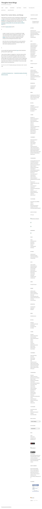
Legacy (31, 500)
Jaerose (31, 123)
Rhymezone (32, 181)
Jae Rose (32, 497)
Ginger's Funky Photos (34, 72)
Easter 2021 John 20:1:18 (34, 472)
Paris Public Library (33, 173)
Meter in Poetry (33, 166)
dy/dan (31, 204)
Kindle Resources (11, 10)
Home (2, 7)
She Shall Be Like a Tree (34, 75)
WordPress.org (32, 439)
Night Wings (19, 7)
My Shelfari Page (33, 109)
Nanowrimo (12, 7)
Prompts (24, 7)
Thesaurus (32, 187)
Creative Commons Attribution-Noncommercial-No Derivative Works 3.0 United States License (35, 459)
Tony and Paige (33, 79)
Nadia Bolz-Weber (33, 46)
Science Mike (32, 52)
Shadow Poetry (33, 183)
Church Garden (35, 468)
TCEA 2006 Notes (31, 7)
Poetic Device (32, 175)
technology (14, 64)
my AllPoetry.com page (34, 106)
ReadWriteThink (33, 179)
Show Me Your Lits (33, 146)
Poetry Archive (32, 176)
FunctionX (32, 160)
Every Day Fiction (33, 120)
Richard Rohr (32, 51)
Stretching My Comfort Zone (35, 76)
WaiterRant (32, 87)
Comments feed (33, 438)
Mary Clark (32, 74)
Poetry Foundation (33, 177)
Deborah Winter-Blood (34, 118)
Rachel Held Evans (33, 50)
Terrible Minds (32, 37)
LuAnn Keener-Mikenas (34, 33)
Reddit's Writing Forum (34, 129)
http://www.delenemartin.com (35, 455)
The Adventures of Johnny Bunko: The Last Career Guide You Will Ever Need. (12, 23)
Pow (31, 145)
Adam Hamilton (32, 43)
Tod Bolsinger (32, 56)
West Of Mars (32, 130)
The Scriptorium (33, 185)
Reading (11, 64)
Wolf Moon (3, 10)
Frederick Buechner (33, 45)
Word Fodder (32, 133)
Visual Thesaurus (33, 191)
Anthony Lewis (32, 70)
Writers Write (32, 402)
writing (33, 488)
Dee (31, 468)
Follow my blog (35, 490)
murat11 (31, 125)
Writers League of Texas (34, 151)
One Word (32, 141)
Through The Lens (33, 63)
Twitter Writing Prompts (34, 147)
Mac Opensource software (34, 164)
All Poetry (32, 117)
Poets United (32, 143)
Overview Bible (32, 47)
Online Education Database (35, 170)
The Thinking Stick (33, 208)
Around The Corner (33, 201)
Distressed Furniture (33, 31)
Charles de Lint (32, 30)
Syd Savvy (32, 77)
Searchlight (32, 54)
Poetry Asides (32, 142)
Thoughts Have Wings (9, 3)
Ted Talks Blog (32, 85)
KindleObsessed (33, 95)
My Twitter (32, 110)
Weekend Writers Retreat (34, 148)
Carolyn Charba (33, 473)
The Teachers (19, 64)
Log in (31, 435)
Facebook (32, 105)
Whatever (32, 88)
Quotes (33, 214)
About (6, 7)
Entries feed (32, 436)
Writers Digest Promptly (34, 150)
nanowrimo (32, 126)
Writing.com (32, 154)
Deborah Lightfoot (33, 71)
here (17, 50)
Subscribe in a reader (34, 14)
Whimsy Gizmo (32, 131)
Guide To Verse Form (33, 163)
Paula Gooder (32, 49)
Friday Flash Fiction (33, 139)
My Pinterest (32, 108)
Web (22, 64)
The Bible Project (33, 55)
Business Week (8, 26)
